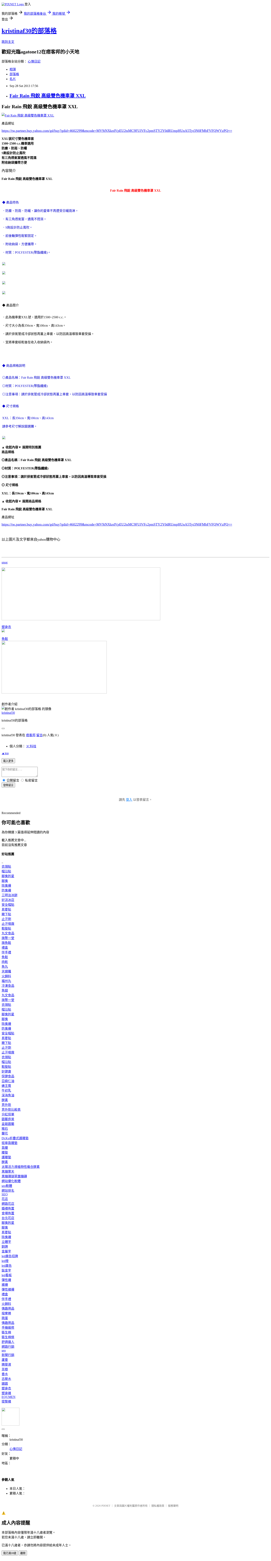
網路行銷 (8, 1346)
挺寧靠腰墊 (9, 1143)
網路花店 (8, 1203)
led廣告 (7, 1265)
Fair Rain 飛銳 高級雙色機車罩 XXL (48, 95)
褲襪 (5, 1284)
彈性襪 (6, 1280)
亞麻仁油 (8, 1081)
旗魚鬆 (6, 943)
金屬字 (6, 1251)
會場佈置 (8, 1213)
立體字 (6, 1242)
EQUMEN (8, 1397)
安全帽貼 (8, 904)
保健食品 (8, 1076)
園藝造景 (8, 1119)
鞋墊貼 (6, 928)
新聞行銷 (8, 1355)
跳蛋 (5, 1318)
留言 (39, 735)
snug (5, 562)
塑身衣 (6, 627)
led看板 (7, 1275)
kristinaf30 (8, 712)
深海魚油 (8, 1095)
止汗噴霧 (8, 923)
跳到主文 (8, 41)
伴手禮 (6, 952)
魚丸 (5, 966)
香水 (5, 1374)
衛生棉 (6, 1332)
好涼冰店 (8, 900)
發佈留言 (8, 785)
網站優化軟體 (11, 1181)
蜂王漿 (6, 1085)
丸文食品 (8, 933)
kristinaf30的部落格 (29, 30)
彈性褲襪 (8, 1289)
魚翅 (5, 990)
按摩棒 (6, 1313)
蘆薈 (5, 1359)
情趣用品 (8, 1308)
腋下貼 (6, 914)
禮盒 (5, 947)
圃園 (5, 1383)
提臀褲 (6, 1401)
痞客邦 (31, 735)
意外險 (6, 1105)
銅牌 (5, 1246)
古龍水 (6, 1379)
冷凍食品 (8, 985)
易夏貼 (6, 909)
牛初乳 (6, 1090)
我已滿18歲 (9, 1553)
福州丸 (6, 981)
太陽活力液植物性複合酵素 (21, 1166)
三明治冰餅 (9, 895)
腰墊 (5, 1152)
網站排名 (8, 1190)
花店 (5, 1199)
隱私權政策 (157, 1505)
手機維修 (8, 1327)
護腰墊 (6, 1157)
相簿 (13, 69)
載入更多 (8, 760)
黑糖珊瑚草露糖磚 (14, 1176)
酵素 (5, 1100)
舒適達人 (8, 1342)
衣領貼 (6, 866)
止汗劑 (6, 919)
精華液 (6, 1364)
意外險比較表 (11, 1109)
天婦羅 (6, 971)
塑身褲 (6, 1393)
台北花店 (8, 1218)
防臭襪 (6, 890)
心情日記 (34, 61)
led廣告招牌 (10, 1256)
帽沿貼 (6, 871)
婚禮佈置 (8, 1208)
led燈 (5, 1261)
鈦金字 (6, 1270)
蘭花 (5, 1133)
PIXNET (105, 1505)
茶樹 (5, 1369)
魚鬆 (5, 639)
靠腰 (5, 1147)
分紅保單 (8, 1114)
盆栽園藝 (8, 1124)
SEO (5, 1194)
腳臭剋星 (8, 876)
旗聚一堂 (8, 938)
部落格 (14, 74)
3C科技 (31, 746)
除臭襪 (6, 885)
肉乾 (5, 962)
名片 (13, 79)
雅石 (5, 1128)
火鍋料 (6, 976)
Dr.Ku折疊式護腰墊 (15, 1138)
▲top (5, 753)
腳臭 (5, 881)
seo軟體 (7, 1186)
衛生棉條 (8, 1337)
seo (4, 1350)
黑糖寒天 (8, 1171)
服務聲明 (173, 1505)
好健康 (6, 1071)
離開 (22, 1553)
